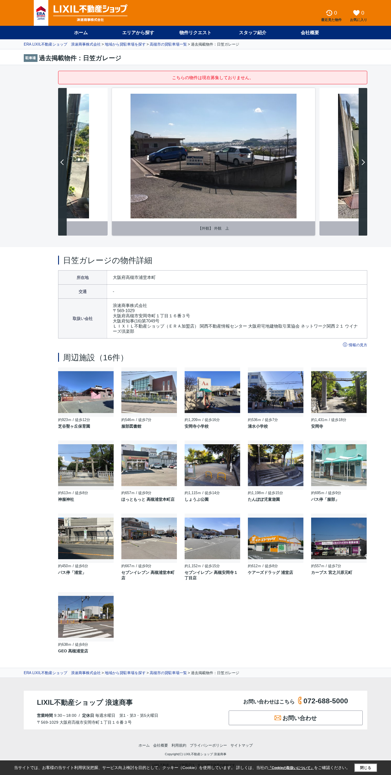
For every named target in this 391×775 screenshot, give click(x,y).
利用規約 (178, 745)
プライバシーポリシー (208, 745)
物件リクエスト (195, 32)
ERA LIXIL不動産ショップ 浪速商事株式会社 (62, 44)
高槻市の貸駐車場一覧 (168, 44)
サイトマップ (241, 745)
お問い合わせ (300, 718)
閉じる (365, 768)
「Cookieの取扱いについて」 (291, 768)
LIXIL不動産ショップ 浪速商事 (85, 702)
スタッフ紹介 (252, 32)
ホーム (81, 32)
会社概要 (310, 32)
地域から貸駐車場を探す (125, 44)
